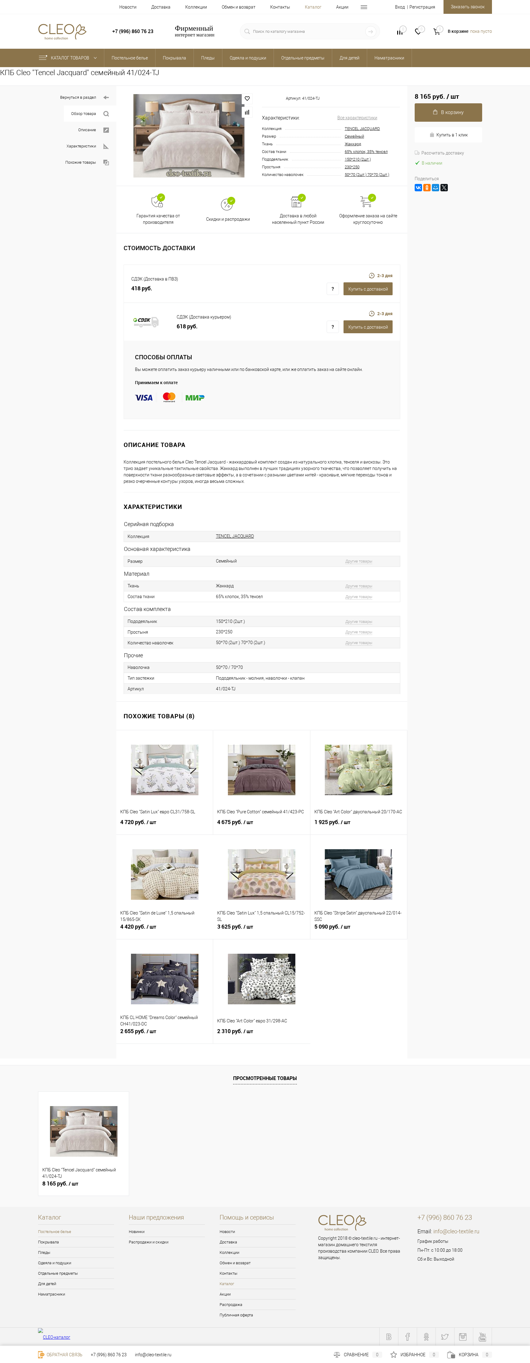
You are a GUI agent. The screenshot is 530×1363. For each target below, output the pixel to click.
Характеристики (81, 146)
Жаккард (353, 144)
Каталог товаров (70, 57)
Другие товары (358, 561)
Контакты (280, 7)
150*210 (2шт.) (358, 159)
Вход (400, 7)
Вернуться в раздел (78, 97)
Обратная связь (64, 1354)
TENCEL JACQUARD (362, 128)
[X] (444, 187)
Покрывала (48, 1242)
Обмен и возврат (238, 7)
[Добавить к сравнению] (247, 112)
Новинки (136, 1231)
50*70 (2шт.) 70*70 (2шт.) (367, 174)
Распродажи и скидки (148, 1242)
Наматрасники (51, 1294)
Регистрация (422, 7)
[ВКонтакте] (418, 187)
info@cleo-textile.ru (456, 1231)
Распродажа (231, 1304)
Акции (342, 7)
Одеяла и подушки (54, 1263)
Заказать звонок (468, 6)
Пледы (44, 1252)
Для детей (47, 1283)
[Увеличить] (189, 136)
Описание (87, 130)
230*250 (352, 167)
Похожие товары (80, 162)
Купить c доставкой (368, 289)
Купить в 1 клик (452, 134)
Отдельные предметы (58, 1273)
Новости (127, 7)
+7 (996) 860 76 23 (109, 1354)
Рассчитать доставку (442, 153)
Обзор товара (83, 113)
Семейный (354, 136)
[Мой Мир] (435, 187)
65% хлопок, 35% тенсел (366, 151)
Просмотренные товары (265, 1078)
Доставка (161, 7)
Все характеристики (357, 117)
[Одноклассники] (427, 187)
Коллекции (196, 7)
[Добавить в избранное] (247, 98)
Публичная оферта (236, 1315)
